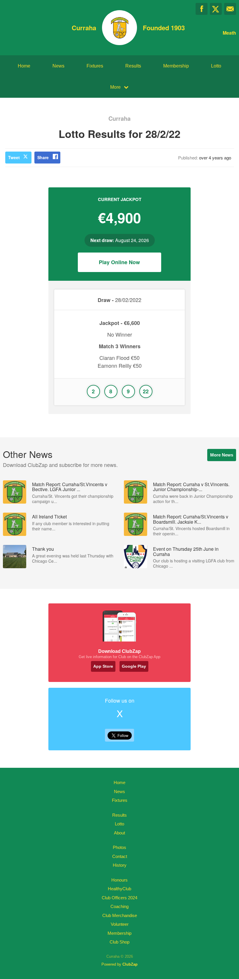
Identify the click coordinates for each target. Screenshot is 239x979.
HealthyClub (119, 888)
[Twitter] (216, 9)
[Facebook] (202, 9)
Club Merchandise (119, 915)
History (119, 865)
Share (43, 157)
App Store (103, 666)
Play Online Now (119, 262)
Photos (119, 847)
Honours (119, 879)
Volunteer (120, 924)
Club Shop (119, 941)
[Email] (230, 9)
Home (24, 65)
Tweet (14, 157)
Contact (119, 856)
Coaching (119, 906)
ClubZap (130, 964)
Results (133, 65)
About (119, 832)
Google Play (134, 666)
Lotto (216, 65)
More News (221, 454)
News (58, 65)
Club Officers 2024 (119, 897)
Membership (176, 65)
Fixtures (95, 65)
